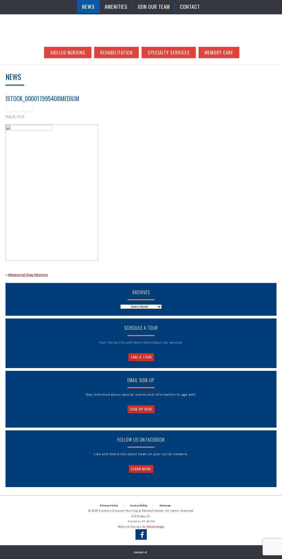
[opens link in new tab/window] (10, 108)
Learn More (141, 469)
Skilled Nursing (67, 52)
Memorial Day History (28, 274)
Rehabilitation (116, 52)
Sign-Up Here (141, 409)
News (88, 6)
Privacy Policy (109, 505)
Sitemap (165, 505)
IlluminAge (155, 526)
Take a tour (141, 357)
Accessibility (138, 505)
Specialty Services (169, 52)
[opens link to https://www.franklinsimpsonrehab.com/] (141, 31)
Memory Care (219, 52)
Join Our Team (153, 6)
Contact (190, 6)
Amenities (116, 6)
